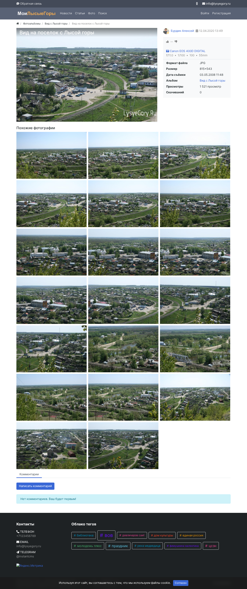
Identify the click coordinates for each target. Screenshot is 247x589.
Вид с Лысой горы (212, 80)
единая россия (192, 535)
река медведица (148, 546)
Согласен (181, 582)
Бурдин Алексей (182, 31)
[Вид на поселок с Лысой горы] (51, 155)
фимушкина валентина (184, 545)
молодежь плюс (89, 546)
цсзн (212, 546)
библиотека (84, 535)
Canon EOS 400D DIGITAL (187, 51)
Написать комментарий (35, 486)
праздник (119, 546)
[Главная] (17, 23)
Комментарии (29, 474)
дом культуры (163, 535)
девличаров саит (133, 535)
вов (108, 535)
